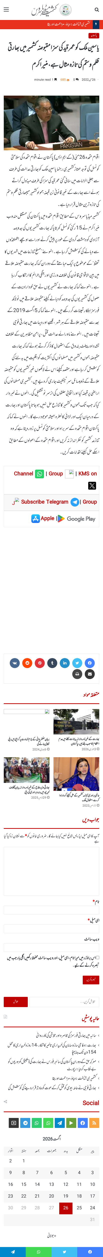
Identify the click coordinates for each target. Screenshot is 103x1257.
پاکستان (94, 35)
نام (96, 902)
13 (51, 1185)
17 (92, 1196)
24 (92, 1208)
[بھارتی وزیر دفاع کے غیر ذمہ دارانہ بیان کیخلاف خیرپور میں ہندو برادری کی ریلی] (27, 770)
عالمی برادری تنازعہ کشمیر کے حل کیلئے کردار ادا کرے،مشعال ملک (79, 798)
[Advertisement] (51, 588)
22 (23, 1196)
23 (10, 1196)
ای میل (93, 920)
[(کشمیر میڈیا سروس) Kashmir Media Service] (52, 9)
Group (55, 474)
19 (65, 1196)
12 (65, 1185)
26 (65, 1208)
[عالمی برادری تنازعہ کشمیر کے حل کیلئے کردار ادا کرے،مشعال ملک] (76, 774)
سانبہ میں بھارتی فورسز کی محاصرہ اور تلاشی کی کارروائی (66, 1036)
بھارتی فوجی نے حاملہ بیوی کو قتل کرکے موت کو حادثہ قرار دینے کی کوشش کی (52, 1088)
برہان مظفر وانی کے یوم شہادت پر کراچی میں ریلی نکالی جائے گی (29, 741)
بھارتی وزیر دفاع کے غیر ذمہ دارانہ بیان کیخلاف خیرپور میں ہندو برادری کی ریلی (29, 790)
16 (10, 1185)
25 (79, 1208)
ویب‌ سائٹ (91, 939)
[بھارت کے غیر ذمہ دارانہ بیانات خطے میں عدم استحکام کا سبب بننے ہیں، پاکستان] (76, 721)
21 (37, 1196)
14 (37, 1185)
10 (92, 1185)
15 (23, 1185)
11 (79, 1185)
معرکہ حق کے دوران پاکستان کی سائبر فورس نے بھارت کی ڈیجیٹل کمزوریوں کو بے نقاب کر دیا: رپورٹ (52, 1065)
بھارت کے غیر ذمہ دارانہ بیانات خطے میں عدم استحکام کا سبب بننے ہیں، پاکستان (78, 741)
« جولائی (51, 1236)
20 (51, 1196)
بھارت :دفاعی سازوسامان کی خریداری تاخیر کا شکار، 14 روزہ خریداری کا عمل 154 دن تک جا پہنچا (52, 1049)
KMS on (87, 474)
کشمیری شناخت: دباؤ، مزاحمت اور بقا (68, 24)
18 (79, 1196)
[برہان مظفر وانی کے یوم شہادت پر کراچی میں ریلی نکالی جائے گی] (27, 722)
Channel (24, 474)
